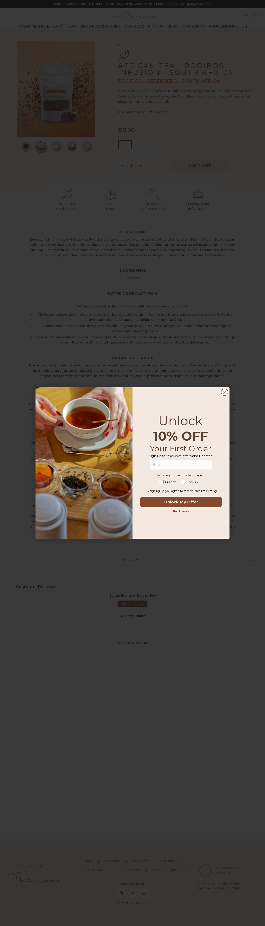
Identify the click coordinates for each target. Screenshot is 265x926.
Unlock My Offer (181, 502)
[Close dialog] (224, 392)
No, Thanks (181, 511)
